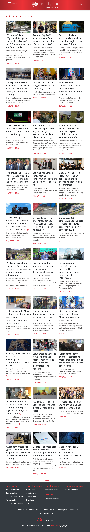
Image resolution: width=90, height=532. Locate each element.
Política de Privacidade (14, 503)
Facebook (32, 489)
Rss (29, 503)
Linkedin (31, 500)
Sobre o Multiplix (12, 489)
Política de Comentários (15, 496)
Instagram (32, 493)
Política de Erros (12, 500)
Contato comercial (52, 498)
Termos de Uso (11, 493)
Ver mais (45, 480)
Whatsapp (32, 496)
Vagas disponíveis (72, 489)
